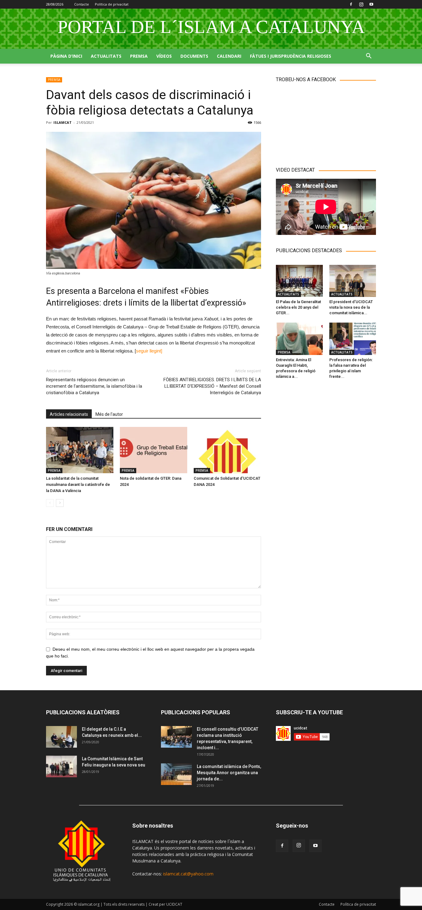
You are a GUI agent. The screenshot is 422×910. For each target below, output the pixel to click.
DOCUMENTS (194, 56)
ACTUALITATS (106, 56)
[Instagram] (361, 4)
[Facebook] (351, 4)
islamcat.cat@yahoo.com (188, 874)
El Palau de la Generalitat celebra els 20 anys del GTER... (298, 307)
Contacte (81, 4)
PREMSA (139, 56)
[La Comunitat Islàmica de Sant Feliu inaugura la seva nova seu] (61, 766)
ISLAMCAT (62, 122)
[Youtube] (371, 4)
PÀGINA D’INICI (66, 56)
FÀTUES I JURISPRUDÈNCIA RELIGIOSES (290, 56)
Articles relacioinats (69, 414)
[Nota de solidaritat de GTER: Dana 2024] (153, 450)
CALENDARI (229, 56)
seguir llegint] (149, 350)
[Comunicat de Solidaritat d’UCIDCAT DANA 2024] (227, 450)
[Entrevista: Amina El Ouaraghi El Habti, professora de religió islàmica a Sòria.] (299, 339)
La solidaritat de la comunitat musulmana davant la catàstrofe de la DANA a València (78, 484)
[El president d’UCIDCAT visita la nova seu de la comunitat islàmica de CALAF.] (352, 281)
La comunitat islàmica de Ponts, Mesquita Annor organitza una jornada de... (229, 772)
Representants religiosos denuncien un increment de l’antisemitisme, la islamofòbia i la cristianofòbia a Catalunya (94, 386)
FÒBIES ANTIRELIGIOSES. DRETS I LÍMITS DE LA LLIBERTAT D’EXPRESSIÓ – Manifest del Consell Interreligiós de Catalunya (212, 386)
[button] (368, 57)
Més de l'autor (109, 414)
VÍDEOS (164, 56)
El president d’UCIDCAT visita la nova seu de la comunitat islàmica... (351, 307)
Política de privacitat (112, 4)
